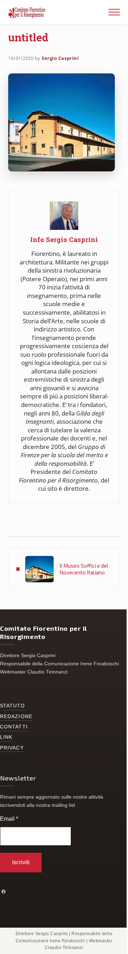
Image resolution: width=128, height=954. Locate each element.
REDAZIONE (16, 716)
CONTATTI (14, 726)
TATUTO (14, 705)
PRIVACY (12, 748)
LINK (6, 737)
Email (9, 819)
